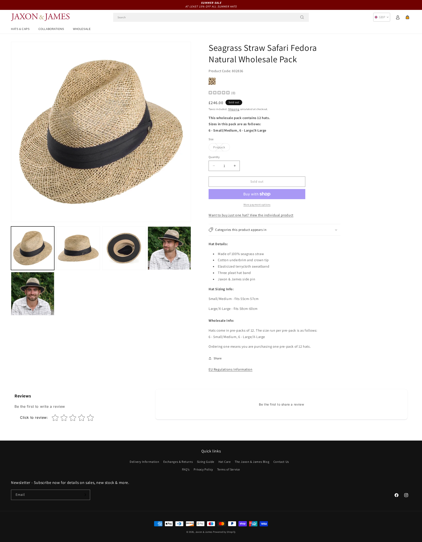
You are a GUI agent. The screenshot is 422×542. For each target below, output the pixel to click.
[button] (407, 17)
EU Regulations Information (231, 369)
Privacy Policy (203, 469)
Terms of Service (228, 469)
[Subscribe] (85, 495)
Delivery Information (144, 462)
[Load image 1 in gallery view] (32, 248)
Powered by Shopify (224, 531)
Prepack (221, 148)
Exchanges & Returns (178, 462)
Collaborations (51, 29)
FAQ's (186, 469)
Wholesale (82, 29)
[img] (219, 93)
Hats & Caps (20, 29)
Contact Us (281, 462)
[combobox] (211, 17)
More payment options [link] (257, 204)
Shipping (233, 109)
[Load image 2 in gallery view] (78, 248)
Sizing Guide (205, 462)
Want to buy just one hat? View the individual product (251, 215)
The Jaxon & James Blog (252, 462)
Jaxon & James (204, 531)
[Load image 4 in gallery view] (169, 248)
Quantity (214, 157)
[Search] (302, 17)
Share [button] (218, 358)
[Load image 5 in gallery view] (32, 293)
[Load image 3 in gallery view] (124, 248)
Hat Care (224, 462)
